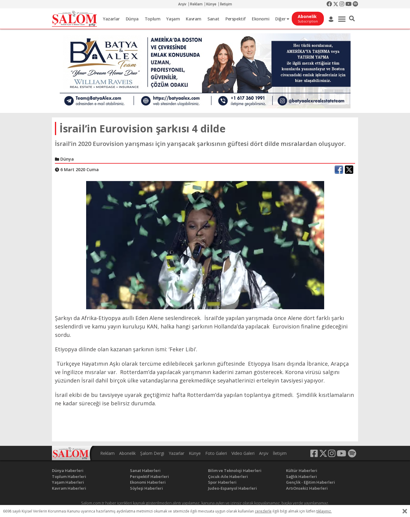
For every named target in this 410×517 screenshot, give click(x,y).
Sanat (213, 19)
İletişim (226, 4)
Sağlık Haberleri (301, 476)
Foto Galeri (216, 453)
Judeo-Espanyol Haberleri (232, 488)
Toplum (153, 19)
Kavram (193, 19)
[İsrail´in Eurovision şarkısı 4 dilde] (205, 244)
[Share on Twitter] (349, 169)
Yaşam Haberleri (68, 482)
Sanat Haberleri (145, 470)
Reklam (196, 4)
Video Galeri (243, 453)
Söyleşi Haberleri (146, 488)
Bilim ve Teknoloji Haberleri (234, 470)
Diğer (281, 19)
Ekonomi (260, 19)
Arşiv (182, 4)
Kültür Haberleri (301, 470)
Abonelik (127, 453)
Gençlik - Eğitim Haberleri (310, 482)
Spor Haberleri (222, 482)
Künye (211, 4)
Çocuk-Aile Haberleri (228, 476)
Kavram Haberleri (69, 488)
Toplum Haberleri (69, 476)
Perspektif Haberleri (149, 476)
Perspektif (235, 19)
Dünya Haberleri (67, 470)
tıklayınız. (324, 511)
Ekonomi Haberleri (148, 482)
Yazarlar (111, 19)
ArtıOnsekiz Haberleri (307, 488)
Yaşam (173, 19)
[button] (352, 19)
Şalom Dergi (152, 453)
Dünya (132, 19)
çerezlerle (263, 511)
